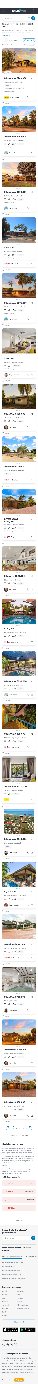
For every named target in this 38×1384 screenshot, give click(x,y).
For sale (4, 1291)
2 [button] (16, 1128)
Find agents (6, 1301)
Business (5, 1308)
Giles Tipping (13, 852)
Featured (31, 45)
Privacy (4, 1380)
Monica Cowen (14, 97)
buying (17, 1148)
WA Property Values (23, 1308)
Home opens (5, 40)
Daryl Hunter (14, 537)
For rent (4, 1294)
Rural (4, 1312)
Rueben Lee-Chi (15, 958)
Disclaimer (12, 1380)
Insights (4, 1315)
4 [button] (23, 1128)
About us (20, 1298)
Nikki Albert (14, 264)
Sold (3, 1298)
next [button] (30, 1128)
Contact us (20, 1291)
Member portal (19, 1322)
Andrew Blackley (14, 905)
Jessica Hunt (13, 1010)
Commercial (6, 1305)
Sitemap (19, 1301)
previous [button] (8, 1128)
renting (22, 1148)
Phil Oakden (12, 427)
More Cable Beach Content (12, 1257)
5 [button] (26, 1128)
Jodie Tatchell (15, 747)
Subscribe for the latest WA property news (14, 1231)
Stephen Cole (13, 153)
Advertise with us (22, 1305)
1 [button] (13, 1128)
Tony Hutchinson (14, 375)
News (18, 1294)
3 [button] (19, 1128)
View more (5, 35)
